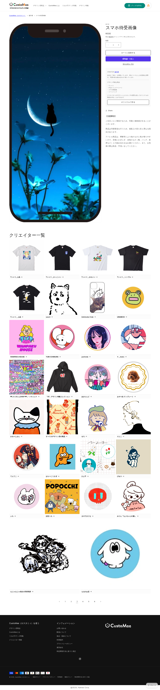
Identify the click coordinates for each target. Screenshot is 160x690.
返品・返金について (64, 636)
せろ (83, 436)
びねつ (119, 476)
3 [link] (77, 601)
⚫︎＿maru (120, 357)
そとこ (119, 436)
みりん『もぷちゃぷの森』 (126, 516)
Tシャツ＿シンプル (124, 277)
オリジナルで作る (128, 102)
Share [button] (110, 110)
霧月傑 (31, 15)
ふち (11, 516)
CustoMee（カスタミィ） (17, 15)
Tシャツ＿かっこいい (53, 277)
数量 (107, 40)
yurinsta (85, 357)
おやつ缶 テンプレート (125, 397)
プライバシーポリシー (65, 644)
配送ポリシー (68, 677)
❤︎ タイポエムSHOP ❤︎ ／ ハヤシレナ (23, 397)
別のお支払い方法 (128, 64)
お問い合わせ (61, 628)
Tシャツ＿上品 (15, 317)
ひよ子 (84, 476)
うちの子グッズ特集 (16, 636)
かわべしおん (15, 436)
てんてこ (13, 476)
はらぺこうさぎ (51, 476)
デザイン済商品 (14, 628)
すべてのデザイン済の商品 (55, 436)
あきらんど (85, 397)
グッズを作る (136, 5)
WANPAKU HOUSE (17, 357)
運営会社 (60, 647)
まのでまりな (86, 516)
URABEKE (121, 317)
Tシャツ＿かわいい (88, 277)
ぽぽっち (49, 516)
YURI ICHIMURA (52, 357)
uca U (48, 317)
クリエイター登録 (15, 640)
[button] (39, 5)
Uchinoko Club (87, 317)
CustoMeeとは (14, 632)
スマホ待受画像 (41, 15)
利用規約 (60, 640)
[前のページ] (59, 601)
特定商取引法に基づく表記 (66, 651)
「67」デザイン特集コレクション (58, 397)
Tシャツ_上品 (15, 277)
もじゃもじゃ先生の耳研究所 (20, 592)
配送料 (111, 37)
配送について (61, 632)
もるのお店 (85, 592)
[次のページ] (100, 601)
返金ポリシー (36, 677)
